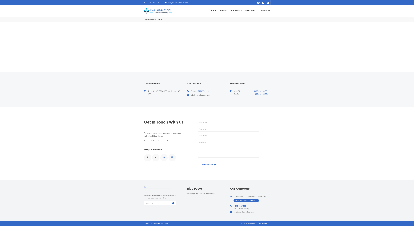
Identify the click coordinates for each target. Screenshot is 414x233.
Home (213, 11)
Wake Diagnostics (162, 223)
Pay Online (265, 11)
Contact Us (236, 11)
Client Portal (251, 11)
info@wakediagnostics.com (178, 3)
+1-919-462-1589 (153, 3)
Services (223, 11)
